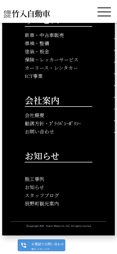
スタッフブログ (42, 195)
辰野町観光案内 (42, 203)
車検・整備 (37, 43)
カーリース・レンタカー (51, 67)
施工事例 (34, 179)
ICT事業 (34, 75)
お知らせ (34, 187)
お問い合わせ (39, 131)
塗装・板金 (37, 51)
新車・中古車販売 (44, 35)
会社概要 (34, 115)
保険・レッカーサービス (52, 59)
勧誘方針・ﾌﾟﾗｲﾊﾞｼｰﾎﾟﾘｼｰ (53, 123)
